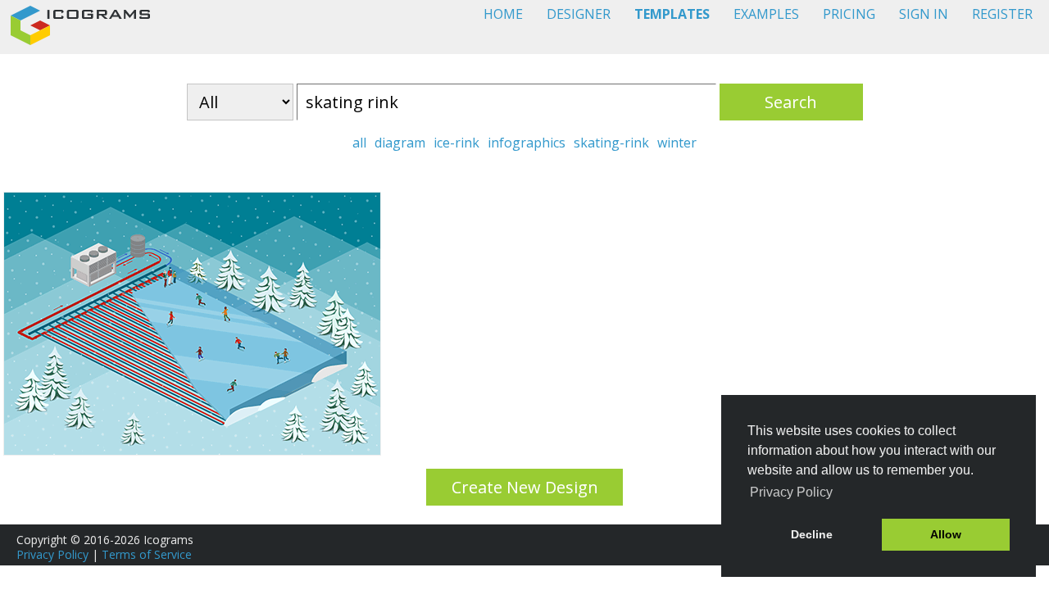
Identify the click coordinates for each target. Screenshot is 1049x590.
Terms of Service (147, 554)
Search (791, 102)
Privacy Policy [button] (791, 492)
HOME (503, 14)
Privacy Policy (52, 554)
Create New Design (525, 487)
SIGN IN (923, 14)
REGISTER (1002, 14)
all (359, 143)
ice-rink (456, 143)
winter (677, 143)
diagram (400, 143)
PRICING (849, 14)
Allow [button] (945, 534)
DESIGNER (579, 14)
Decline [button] (812, 534)
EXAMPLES (766, 14)
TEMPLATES (672, 14)
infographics (526, 143)
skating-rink (611, 143)
